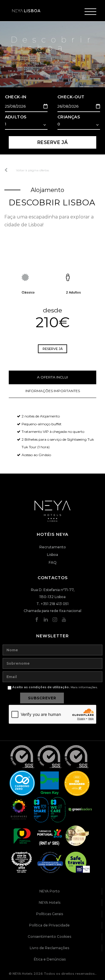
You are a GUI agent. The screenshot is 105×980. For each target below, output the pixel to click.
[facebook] (36, 620)
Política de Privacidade (49, 925)
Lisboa (52, 554)
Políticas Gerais (49, 914)
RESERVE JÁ (52, 142)
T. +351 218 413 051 (52, 604)
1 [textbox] (5, 124)
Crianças (68, 117)
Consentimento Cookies (49, 936)
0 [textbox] (58, 124)
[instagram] (54, 620)
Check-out (71, 96)
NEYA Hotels (49, 902)
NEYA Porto (49, 891)
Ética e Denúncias (50, 959)
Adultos (16, 117)
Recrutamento (52, 547)
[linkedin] (45, 620)
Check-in (16, 96)
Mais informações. (84, 687)
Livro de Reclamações (49, 948)
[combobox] (26, 125)
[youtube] (64, 620)
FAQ (53, 562)
